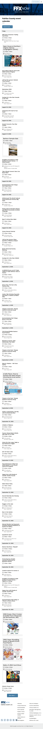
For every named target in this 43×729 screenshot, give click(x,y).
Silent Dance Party (7, 483)
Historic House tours (8, 686)
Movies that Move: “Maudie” (10, 546)
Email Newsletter (21, 707)
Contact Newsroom (21, 705)
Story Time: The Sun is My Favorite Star (9, 285)
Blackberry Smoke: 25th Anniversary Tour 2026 (8, 341)
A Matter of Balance (7, 425)
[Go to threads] (14, 720)
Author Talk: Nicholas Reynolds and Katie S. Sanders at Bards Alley (10, 295)
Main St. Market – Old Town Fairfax (10, 364)
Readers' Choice (20, 711)
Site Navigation (20, 720)
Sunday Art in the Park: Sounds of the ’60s (10, 98)
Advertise (19, 703)
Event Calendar (20, 709)
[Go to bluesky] (16, 720)
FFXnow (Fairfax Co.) (34, 707)
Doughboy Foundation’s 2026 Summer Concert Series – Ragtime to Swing (10, 580)
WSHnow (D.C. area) (33, 720)
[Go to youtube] (11, 720)
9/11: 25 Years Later (7, 451)
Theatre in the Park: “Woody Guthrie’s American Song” (10, 309)
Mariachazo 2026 (6, 89)
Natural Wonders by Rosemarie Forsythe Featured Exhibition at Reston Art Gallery (11, 525)
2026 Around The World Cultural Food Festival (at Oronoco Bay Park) (11, 199)
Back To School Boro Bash (9, 219)
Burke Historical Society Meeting (9, 249)
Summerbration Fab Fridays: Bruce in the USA (10, 318)
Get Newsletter (35, 1)
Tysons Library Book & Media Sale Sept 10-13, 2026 (10, 433)
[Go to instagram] (8, 720)
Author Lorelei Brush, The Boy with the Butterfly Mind (10, 412)
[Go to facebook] (5, 720)
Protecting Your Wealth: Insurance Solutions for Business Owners (8, 560)
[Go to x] (2, 720)
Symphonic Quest (7, 534)
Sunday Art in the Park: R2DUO (10, 258)
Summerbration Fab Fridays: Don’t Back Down (10, 185)
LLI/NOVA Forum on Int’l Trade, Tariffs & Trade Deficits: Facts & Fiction (11, 271)
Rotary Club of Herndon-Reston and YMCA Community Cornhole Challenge (11, 210)
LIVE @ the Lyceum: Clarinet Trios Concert (10, 80)
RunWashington (32, 718)
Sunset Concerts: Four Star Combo (9, 124)
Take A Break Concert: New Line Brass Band (11, 172)
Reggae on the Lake (7, 504)
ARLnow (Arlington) (33, 703)
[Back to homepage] (3, 1)
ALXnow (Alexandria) (34, 705)
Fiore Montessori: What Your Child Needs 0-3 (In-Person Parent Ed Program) (10, 465)
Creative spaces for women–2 (10, 570)
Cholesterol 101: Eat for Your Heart (10, 111)
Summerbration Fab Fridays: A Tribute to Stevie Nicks (10, 600)
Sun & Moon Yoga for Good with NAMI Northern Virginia (10, 71)
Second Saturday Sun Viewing (10, 495)
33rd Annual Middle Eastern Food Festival (9, 332)
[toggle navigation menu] (41, 1)
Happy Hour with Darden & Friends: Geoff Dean (9, 591)
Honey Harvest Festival (8, 231)
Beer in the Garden (7, 512)
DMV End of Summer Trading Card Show (10, 35)
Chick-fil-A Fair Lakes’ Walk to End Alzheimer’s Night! (10, 443)
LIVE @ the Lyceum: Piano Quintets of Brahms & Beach (10, 240)
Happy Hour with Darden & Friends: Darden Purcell (9, 475)
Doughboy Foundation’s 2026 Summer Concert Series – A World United (10, 161)
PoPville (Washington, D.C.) (35, 713)
